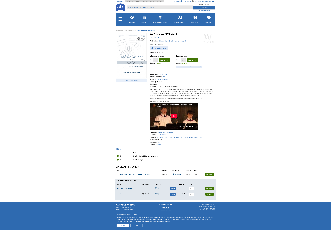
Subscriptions (195, 22)
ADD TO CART (164, 60)
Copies (178, 60)
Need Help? (208, 22)
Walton (138, 1)
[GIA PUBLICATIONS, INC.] (120, 7)
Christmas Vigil (196, 137)
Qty (151, 60)
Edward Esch (163, 41)
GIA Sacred (120, 1)
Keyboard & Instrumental (160, 22)
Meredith (145, 1)
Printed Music (130, 30)
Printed (158, 145)
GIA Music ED (129, 1)
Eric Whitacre (154, 37)
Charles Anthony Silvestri (177, 41)
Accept (123, 225)
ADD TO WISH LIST (131, 80)
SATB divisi (163, 74)
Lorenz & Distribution (156, 1)
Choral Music (132, 22)
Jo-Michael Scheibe (161, 79)
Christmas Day (174, 137)
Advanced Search (204, 10)
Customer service (165, 205)
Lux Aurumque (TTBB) (124, 188)
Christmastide (161, 135)
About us (165, 208)
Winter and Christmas (165, 132)
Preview (173, 188)
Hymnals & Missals (179, 22)
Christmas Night (185, 137)
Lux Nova (120, 194)
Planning (144, 22)
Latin (159, 142)
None (164, 77)
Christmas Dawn (162, 137)
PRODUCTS (119, 30)
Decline (136, 225)
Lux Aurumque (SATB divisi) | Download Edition (133, 174)
